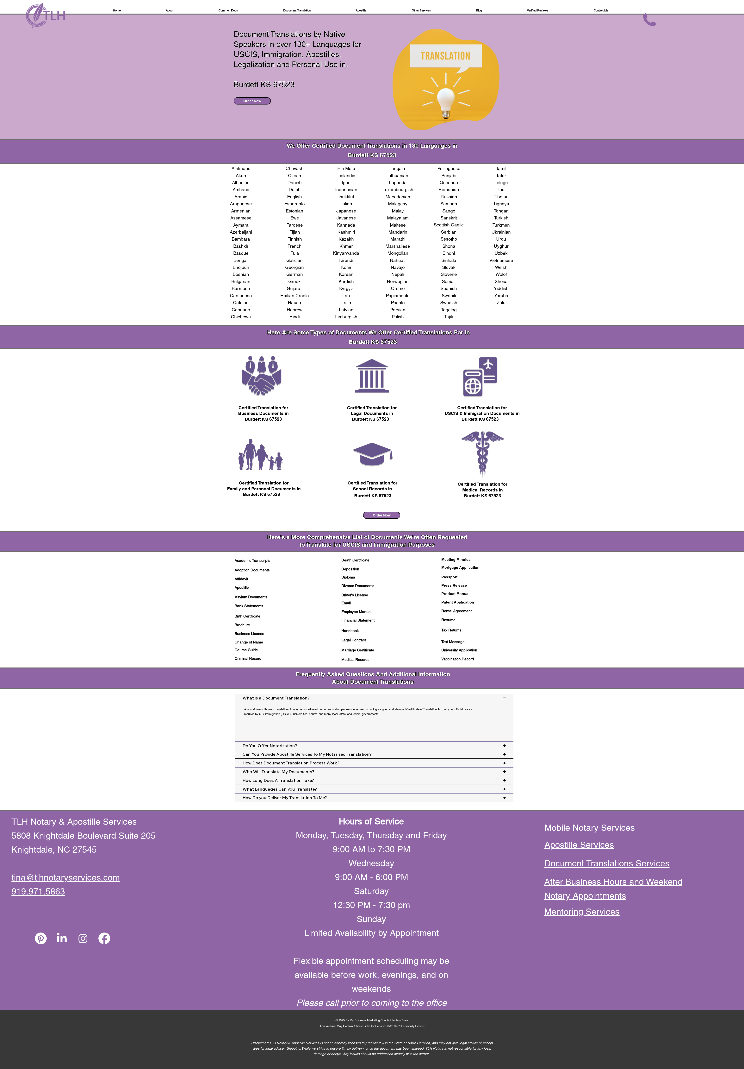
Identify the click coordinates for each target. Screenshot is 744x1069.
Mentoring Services (582, 912)
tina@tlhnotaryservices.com (65, 877)
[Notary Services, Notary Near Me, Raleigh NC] (62, 938)
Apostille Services (579, 845)
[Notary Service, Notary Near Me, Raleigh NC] (41, 938)
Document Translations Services (607, 863)
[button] (479, 10)
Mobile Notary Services (590, 828)
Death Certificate (355, 560)
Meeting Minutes (456, 559)
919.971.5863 (38, 891)
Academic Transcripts (252, 560)
